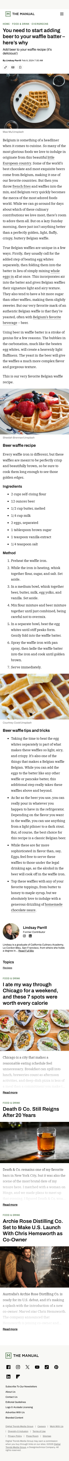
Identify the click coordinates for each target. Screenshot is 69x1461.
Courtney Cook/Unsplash (17, 723)
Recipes (7, 968)
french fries (22, 186)
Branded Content (14, 1417)
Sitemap (47, 1436)
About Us (10, 1392)
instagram (24, 936)
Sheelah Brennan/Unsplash (19, 438)
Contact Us (11, 1397)
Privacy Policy (15, 1436)
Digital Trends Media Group (19, 1426)
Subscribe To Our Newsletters (21, 1386)
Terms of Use (39, 1431)
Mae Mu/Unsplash (13, 132)
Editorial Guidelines (16, 1402)
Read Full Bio (26, 950)
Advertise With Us (15, 1412)
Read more (10, 1092)
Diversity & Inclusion (18, 1431)
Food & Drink (11, 978)
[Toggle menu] (61, 14)
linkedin (30, 936)
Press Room (32, 1436)
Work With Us (56, 1426)
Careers (42, 1426)
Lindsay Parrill (13, 60)
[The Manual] (20, 13)
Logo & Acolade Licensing (19, 1407)
